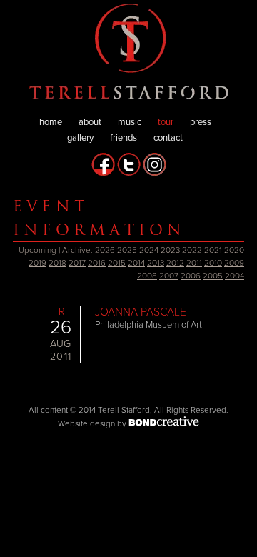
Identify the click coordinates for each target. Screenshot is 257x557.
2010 (213, 263)
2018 (57, 263)
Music (129, 122)
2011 (194, 263)
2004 (234, 276)
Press (200, 122)
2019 (37, 263)
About (90, 122)
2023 (170, 250)
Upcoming (37, 250)
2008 (147, 276)
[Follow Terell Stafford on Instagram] (154, 173)
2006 (191, 276)
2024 (148, 250)
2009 (234, 263)
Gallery (80, 138)
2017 (77, 263)
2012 (175, 263)
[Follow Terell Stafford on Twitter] (129, 173)
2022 (192, 250)
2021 (213, 250)
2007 (168, 276)
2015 (117, 263)
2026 (105, 250)
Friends (123, 138)
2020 (234, 250)
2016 (97, 263)
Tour (165, 122)
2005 (213, 276)
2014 (136, 263)
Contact (168, 138)
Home (50, 122)
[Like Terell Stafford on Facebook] (103, 173)
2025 (127, 250)
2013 (155, 263)
